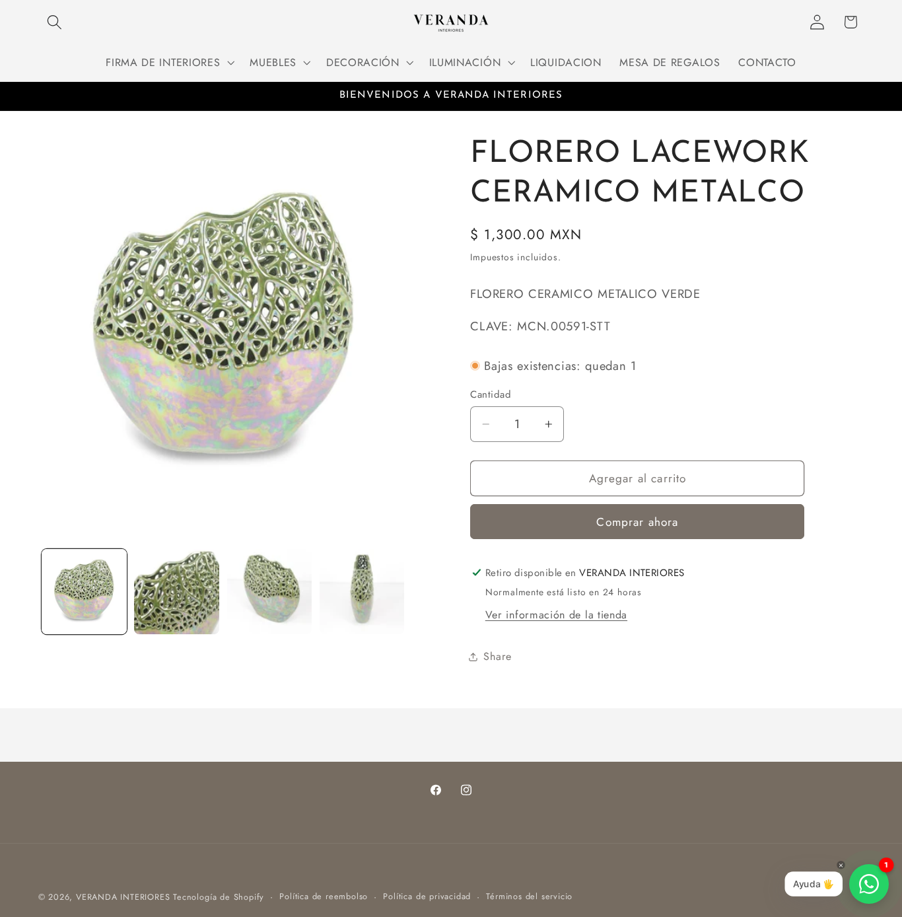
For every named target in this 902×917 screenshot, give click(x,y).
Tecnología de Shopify (218, 897)
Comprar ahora (637, 522)
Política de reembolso (323, 896)
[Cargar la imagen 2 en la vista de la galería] (176, 591)
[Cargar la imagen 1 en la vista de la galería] (84, 591)
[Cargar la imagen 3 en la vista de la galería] (269, 591)
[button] (55, 22)
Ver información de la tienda (556, 614)
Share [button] (497, 656)
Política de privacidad (427, 896)
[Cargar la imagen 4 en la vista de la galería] (362, 591)
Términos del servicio (529, 896)
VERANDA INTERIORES (123, 897)
